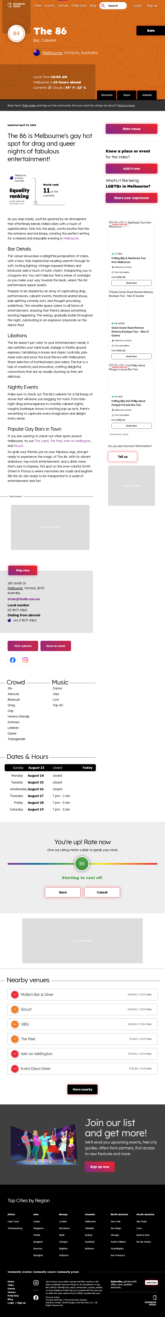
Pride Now (78, 6)
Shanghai (38, 1255)
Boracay (37, 1248)
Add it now (131, 169)
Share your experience (131, 198)
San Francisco (118, 1255)
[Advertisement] (50, 527)
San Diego (116, 1228)
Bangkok (38, 1241)
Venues (63, 6)
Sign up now (99, 1167)
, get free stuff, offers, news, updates (124, 1284)
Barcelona (64, 1228)
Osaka (36, 1221)
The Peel (56, 441)
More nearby (82, 1089)
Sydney (88, 1235)
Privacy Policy (53, 1297)
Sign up (152, 6)
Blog (93, 6)
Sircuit (18, 446)
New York (116, 1221)
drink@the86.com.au (24, 599)
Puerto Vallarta (118, 1241)
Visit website (23, 646)
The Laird (41, 441)
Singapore (38, 1228)
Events (49, 6)
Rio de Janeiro (143, 1241)
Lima (139, 1228)
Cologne (63, 1241)
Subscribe (151, 1282)
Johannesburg (15, 1228)
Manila (36, 1235)
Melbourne (52, 52)
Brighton (63, 1248)
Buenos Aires (143, 1235)
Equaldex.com (17, 203)
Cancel (102, 892)
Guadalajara (117, 1248)
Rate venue (132, 129)
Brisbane (89, 1248)
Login (138, 6)
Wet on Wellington (77, 441)
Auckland (89, 1241)
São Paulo (141, 1221)
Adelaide (89, 1228)
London (63, 1221)
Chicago (115, 1235)
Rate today (29, 105)
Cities (38, 6)
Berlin (62, 1235)
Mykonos (64, 1255)
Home (11, 1281)
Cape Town (13, 1221)
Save (63, 892)
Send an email (55, 646)
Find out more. (126, 105)
